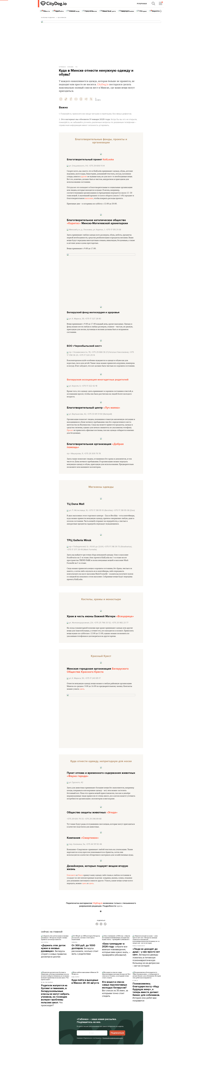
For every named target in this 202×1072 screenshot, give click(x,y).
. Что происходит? (55, 995)
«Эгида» (112, 812)
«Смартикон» (90, 837)
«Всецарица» (125, 616)
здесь (82, 689)
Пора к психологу (139, 945)
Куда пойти (75, 977)
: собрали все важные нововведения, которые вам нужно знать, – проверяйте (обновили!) (116, 949)
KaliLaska (108, 159)
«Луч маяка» (111, 407)
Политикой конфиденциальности (113, 1038)
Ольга (80, 875)
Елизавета (71, 875)
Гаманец (74, 942)
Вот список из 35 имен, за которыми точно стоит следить (115, 989)
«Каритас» (74, 223)
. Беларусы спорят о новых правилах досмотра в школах (54, 951)
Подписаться (117, 1033)
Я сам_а (135, 980)
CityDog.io (62, 67)
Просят (70, 430)
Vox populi (44, 942)
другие (84, 176)
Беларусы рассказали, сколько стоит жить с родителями (85, 949)
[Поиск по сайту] (153, 3)
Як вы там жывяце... (47, 982)
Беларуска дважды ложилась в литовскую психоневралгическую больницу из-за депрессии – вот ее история (146, 957)
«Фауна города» (77, 776)
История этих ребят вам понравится (146, 992)
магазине (89, 198)
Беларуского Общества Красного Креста (98, 670)
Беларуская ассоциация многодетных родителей (97, 379)
